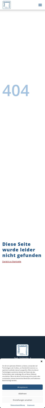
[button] (41, 361)
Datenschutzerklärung (18, 405)
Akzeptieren (22, 387)
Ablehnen (22, 393)
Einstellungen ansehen (22, 400)
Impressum (30, 405)
